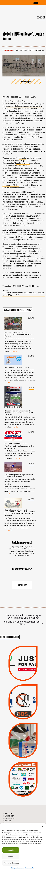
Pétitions (27, 678)
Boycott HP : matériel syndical (16, 367)
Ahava (26, 771)
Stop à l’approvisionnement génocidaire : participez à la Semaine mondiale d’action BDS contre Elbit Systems (19, 512)
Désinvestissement (32, 768)
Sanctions (27, 675)
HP (27, 777)
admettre (22, 158)
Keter (22, 780)
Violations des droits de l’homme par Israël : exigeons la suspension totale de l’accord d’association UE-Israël (23, 660)
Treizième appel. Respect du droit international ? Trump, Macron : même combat (23, 694)
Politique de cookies (17, 868)
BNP (22, 774)
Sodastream (23, 790)
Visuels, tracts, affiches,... (23, 793)
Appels (18, 675)
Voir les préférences (11, 863)
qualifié (17, 137)
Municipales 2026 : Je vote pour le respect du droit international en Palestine (22, 732)
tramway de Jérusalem (23, 183)
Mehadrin (19, 786)
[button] (42, 826)
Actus (19, 678)
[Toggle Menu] (39, 2)
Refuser (11, 856)
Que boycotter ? (23, 764)
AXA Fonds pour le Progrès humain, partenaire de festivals (19, 475)
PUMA (27, 786)
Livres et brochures (22, 783)
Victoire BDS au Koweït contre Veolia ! (23, 36)
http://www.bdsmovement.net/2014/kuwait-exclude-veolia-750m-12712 (23, 294)
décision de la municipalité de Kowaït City (24, 106)
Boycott (18, 768)
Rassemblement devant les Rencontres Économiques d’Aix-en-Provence (18, 334)
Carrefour (20, 777)
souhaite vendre (23, 163)
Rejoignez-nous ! (22, 542)
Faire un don (22, 585)
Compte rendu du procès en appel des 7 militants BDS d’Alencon (22, 616)
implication (26, 197)
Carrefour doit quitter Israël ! (15, 443)
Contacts (7, 821)
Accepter (10, 850)
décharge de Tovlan (10, 185)
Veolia (42, 50)
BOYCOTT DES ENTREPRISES (27, 50)
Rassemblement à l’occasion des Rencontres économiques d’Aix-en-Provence (18, 412)
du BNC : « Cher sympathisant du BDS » (23, 622)
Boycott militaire (22, 711)
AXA (17, 774)
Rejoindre (7, 813)
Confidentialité (29, 868)
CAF (28, 774)
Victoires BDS (8, 50)
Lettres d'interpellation (23, 714)
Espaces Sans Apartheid (23, 745)
